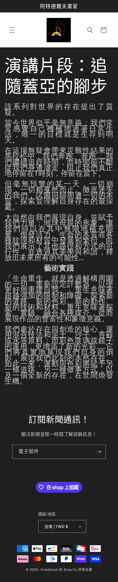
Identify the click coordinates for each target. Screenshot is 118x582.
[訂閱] (99, 452)
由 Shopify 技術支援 (75, 570)
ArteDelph (49, 570)
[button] (12, 30)
